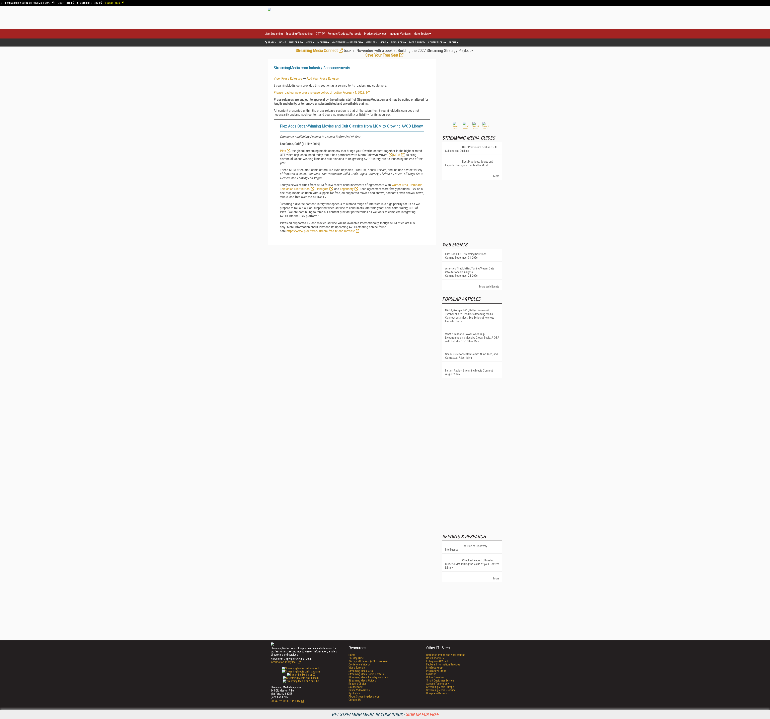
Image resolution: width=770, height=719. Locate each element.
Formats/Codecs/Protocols (344, 33)
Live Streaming (274, 33)
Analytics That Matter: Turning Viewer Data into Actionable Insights (469, 270)
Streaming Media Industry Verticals (368, 677)
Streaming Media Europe (440, 687)
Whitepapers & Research (346, 42)
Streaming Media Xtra (361, 670)
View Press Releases (288, 78)
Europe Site (63, 2)
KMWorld (431, 674)
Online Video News (359, 690)
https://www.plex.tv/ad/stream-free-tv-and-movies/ (320, 231)
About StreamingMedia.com (364, 696)
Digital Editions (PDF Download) (368, 661)
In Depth (322, 42)
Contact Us (355, 699)
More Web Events (489, 286)
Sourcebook (112, 2)
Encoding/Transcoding (299, 33)
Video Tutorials (357, 667)
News (309, 42)
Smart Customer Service (440, 680)
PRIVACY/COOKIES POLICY (285, 701)
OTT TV (320, 33)
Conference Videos (360, 664)
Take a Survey (417, 42)
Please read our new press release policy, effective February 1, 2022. (319, 92)
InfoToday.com (434, 667)
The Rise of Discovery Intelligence (466, 547)
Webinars (371, 42)
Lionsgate (321, 189)
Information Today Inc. (284, 662)
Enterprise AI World (437, 661)
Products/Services (375, 33)
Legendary (347, 189)
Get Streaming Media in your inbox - (385, 714)
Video (383, 42)
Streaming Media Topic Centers (366, 674)
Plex (283, 151)
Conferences (436, 42)
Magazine (356, 658)
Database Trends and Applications (445, 654)
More (496, 176)
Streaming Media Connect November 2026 (25, 2)
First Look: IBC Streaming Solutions (465, 254)
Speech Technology (437, 683)
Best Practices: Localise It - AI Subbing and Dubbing (471, 149)
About (452, 42)
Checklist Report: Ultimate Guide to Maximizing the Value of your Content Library (472, 564)
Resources (397, 42)
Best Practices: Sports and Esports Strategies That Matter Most (469, 163)
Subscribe (295, 42)
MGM (396, 155)
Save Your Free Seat (381, 55)
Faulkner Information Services (443, 664)
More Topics (421, 33)
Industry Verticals (400, 33)
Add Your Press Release (323, 78)
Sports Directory (87, 2)
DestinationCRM (435, 658)
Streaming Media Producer (441, 690)
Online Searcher (435, 677)
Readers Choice (358, 683)
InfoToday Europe (436, 670)
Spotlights (354, 693)
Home (282, 42)
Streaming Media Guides (362, 680)
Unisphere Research (437, 693)
